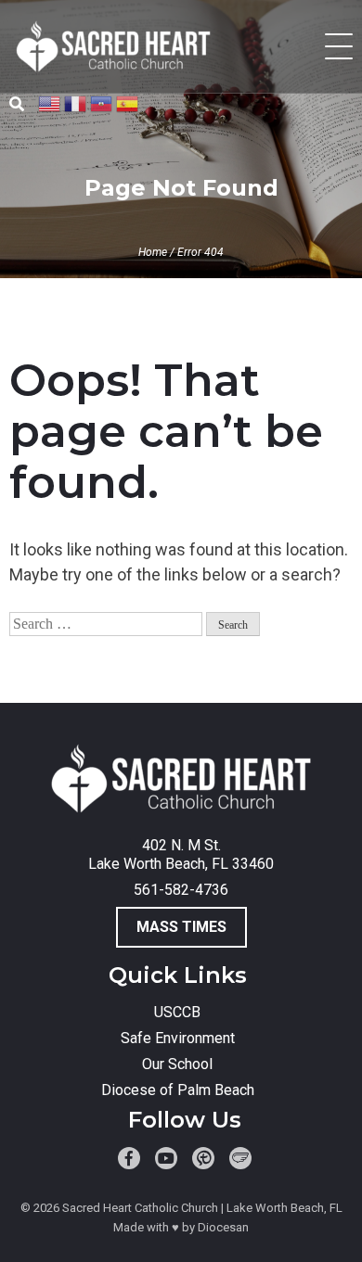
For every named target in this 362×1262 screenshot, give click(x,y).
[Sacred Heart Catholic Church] (181, 781)
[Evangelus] (240, 1158)
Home (152, 252)
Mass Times (181, 927)
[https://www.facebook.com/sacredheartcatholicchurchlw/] (129, 1158)
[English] (50, 102)
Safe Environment (178, 1038)
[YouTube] (166, 1158)
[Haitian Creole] (102, 102)
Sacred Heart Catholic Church (140, 1208)
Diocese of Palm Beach (177, 1090)
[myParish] (203, 1158)
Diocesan (223, 1227)
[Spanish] (128, 102)
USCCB (177, 1012)
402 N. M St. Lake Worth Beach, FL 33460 (181, 854)
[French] (76, 102)
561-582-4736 (181, 890)
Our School (177, 1064)
